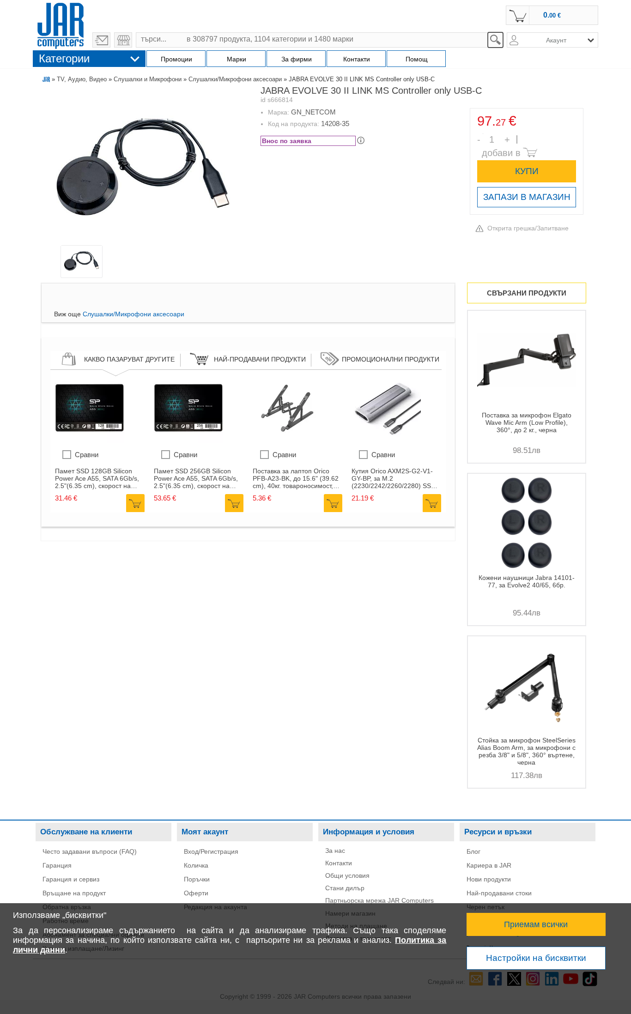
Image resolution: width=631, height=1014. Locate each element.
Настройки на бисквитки (536, 958)
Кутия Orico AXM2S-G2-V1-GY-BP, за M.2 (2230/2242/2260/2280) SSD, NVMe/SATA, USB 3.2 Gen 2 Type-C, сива (394, 478)
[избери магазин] (123, 40)
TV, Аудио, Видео (82, 79)
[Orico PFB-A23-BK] (287, 440)
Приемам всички (536, 924)
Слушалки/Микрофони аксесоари (235, 79)
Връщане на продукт (74, 893)
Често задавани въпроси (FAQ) (89, 851)
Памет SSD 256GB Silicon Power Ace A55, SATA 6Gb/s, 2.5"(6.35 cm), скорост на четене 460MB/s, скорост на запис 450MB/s (196, 478)
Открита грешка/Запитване (528, 228)
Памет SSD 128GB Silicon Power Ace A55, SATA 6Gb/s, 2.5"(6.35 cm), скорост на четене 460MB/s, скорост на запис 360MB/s (97, 478)
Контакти (338, 863)
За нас (335, 850)
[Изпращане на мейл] (101, 40)
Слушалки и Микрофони (148, 79)
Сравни (86, 455)
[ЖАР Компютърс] (60, 24)
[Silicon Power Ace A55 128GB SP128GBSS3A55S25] (89, 440)
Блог (473, 851)
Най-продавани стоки (499, 893)
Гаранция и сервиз (70, 879)
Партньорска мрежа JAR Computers (379, 900)
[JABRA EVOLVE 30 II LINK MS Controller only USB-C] (143, 167)
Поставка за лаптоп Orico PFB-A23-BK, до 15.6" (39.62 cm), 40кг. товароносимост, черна (296, 478)
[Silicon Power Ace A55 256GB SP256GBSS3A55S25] (188, 440)
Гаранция (57, 865)
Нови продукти (489, 879)
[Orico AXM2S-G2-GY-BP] (386, 440)
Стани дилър (344, 888)
